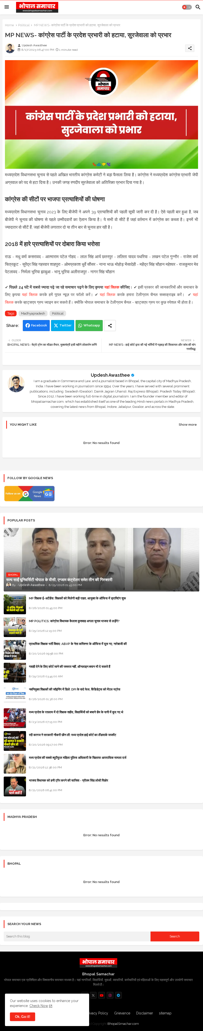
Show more (188, 424)
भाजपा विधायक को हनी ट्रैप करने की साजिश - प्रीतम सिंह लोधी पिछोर (68, 780)
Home (9, 25)
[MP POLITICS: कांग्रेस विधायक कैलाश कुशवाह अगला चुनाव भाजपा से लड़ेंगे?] (15, 627)
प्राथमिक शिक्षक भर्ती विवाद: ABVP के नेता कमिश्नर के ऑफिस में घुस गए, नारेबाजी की (78, 644)
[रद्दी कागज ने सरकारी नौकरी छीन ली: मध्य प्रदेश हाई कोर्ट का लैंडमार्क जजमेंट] (15, 741)
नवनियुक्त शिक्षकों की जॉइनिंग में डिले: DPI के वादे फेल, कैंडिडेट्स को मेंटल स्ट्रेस (74, 689)
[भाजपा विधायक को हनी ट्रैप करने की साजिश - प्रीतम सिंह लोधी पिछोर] (15, 786)
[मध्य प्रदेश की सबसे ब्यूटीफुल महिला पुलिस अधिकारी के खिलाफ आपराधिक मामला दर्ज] (15, 764)
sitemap (165, 1013)
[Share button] (110, 325)
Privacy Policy (97, 1013)
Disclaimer (144, 1013)
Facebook (39, 325)
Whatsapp (91, 325)
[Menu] (6, 7)
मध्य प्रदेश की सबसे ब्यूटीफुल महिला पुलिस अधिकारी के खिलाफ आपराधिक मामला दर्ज (77, 758)
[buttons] (93, 995)
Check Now (38, 1006)
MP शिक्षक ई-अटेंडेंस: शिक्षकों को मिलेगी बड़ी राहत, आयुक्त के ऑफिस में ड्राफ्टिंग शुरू (77, 598)
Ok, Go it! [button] (22, 1017)
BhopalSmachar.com (123, 1024)
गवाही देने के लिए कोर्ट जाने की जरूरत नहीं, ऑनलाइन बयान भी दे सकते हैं (69, 666)
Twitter (65, 325)
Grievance (122, 1013)
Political (24, 25)
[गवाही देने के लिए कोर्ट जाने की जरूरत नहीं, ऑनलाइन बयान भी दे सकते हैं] (15, 673)
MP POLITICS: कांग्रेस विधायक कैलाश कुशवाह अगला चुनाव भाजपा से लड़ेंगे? (74, 621)
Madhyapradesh (33, 313)
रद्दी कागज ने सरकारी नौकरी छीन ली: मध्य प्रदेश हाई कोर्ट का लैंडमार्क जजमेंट (72, 735)
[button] (187, 7)
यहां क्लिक (111, 287)
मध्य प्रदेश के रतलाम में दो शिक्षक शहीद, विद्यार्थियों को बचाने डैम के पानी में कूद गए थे (76, 712)
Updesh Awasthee (110, 375)
